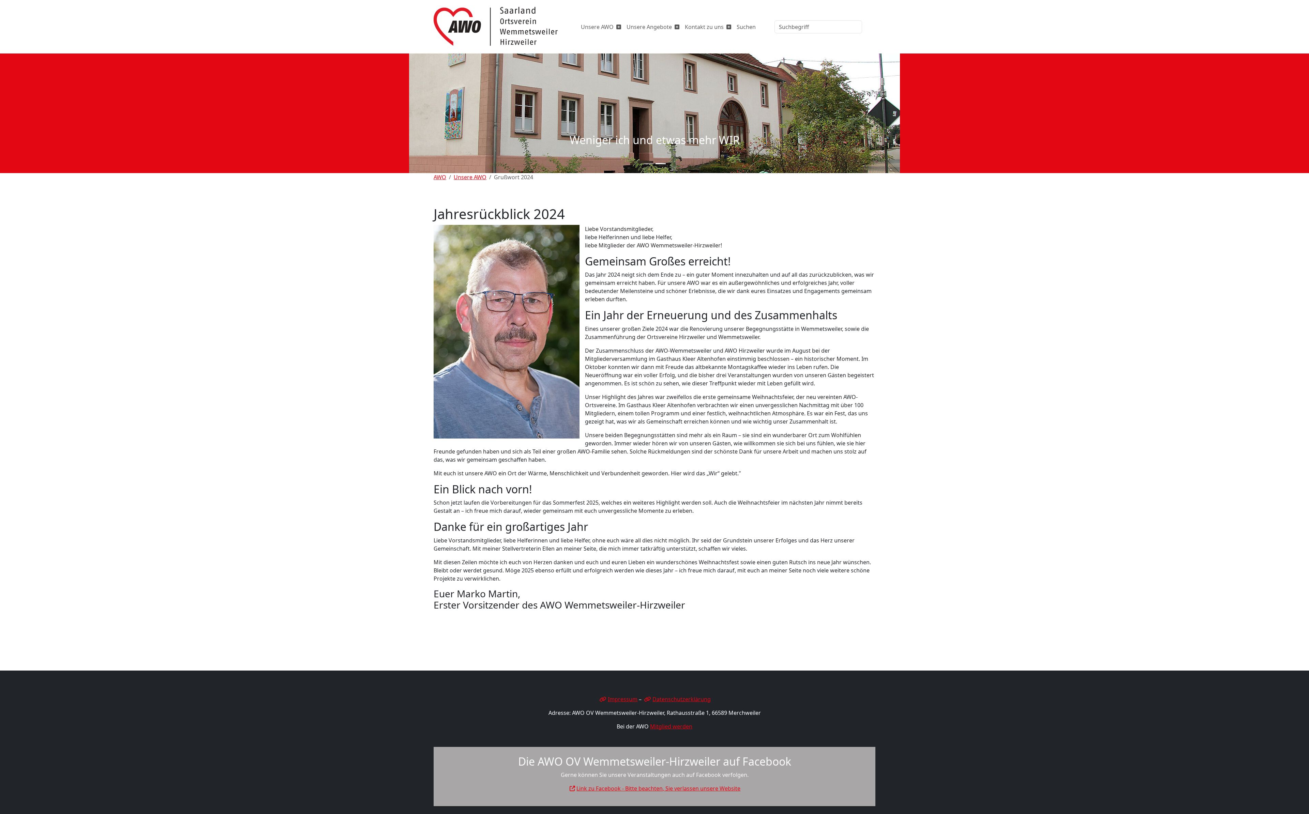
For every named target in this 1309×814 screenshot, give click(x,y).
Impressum (622, 699)
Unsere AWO (597, 27)
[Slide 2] (661, 164)
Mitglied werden (671, 726)
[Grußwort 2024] (502, 27)
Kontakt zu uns (704, 27)
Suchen (746, 27)
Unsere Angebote (649, 27)
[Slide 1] (648, 164)
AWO (440, 177)
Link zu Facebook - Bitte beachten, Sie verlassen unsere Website (658, 788)
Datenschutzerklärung (681, 699)
